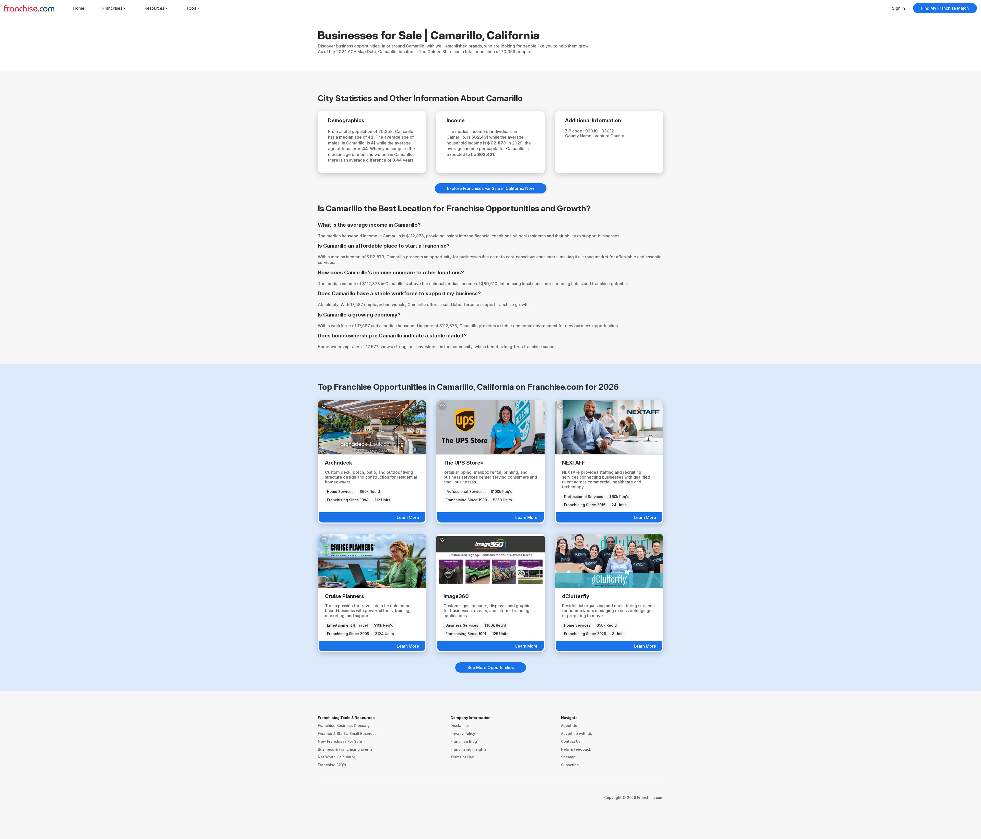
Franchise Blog (463, 741)
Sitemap (568, 757)
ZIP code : (575, 130)
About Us (569, 725)
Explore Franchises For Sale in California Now (490, 188)
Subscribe (570, 765)
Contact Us (571, 741)
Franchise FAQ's (332, 765)
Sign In (898, 8)
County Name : (579, 135)
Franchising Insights (468, 749)
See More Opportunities (491, 667)
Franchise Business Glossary (344, 725)
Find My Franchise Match (945, 8)
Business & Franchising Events (345, 749)
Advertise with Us (576, 733)
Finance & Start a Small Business (347, 733)
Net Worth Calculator (336, 757)
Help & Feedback (576, 749)
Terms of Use (462, 757)
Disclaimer (459, 725)
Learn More (408, 517)
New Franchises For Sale (340, 741)
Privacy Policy (462, 733)
